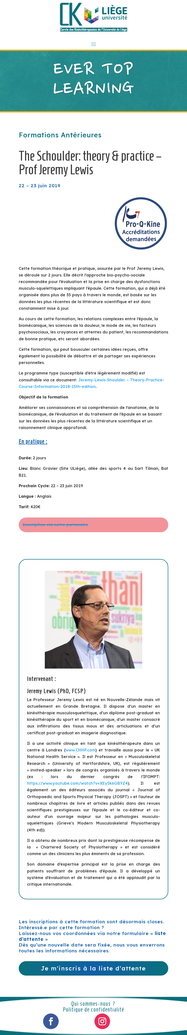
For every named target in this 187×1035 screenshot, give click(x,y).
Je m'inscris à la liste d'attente (93, 968)
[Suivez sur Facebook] (51, 1021)
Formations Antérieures (60, 135)
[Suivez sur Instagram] (102, 1021)
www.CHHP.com (80, 750)
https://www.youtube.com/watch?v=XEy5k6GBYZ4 (77, 783)
